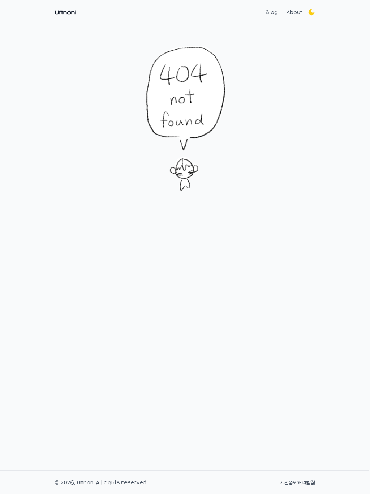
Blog (272, 12)
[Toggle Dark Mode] (311, 12)
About (294, 12)
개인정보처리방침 (297, 482)
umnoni (65, 12)
